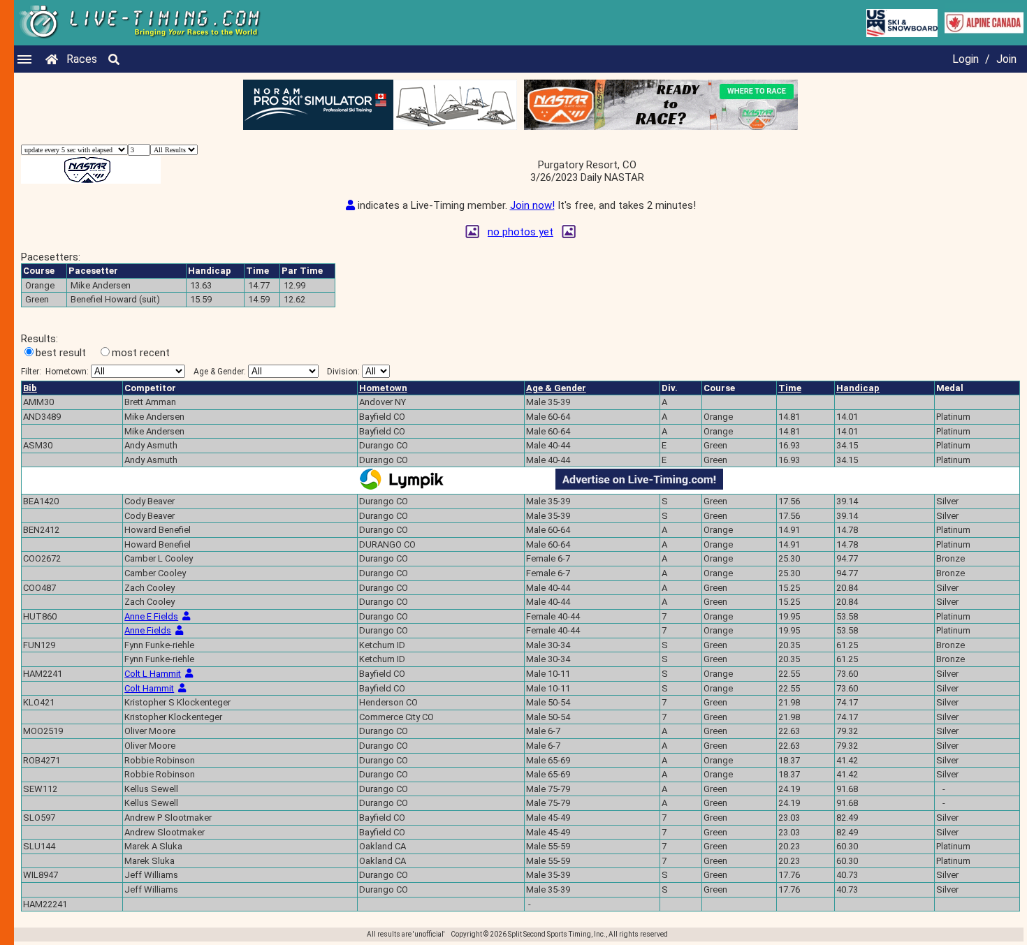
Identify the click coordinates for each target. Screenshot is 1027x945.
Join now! (532, 205)
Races (81, 59)
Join (1006, 59)
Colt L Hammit (152, 673)
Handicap (858, 388)
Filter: (55, 371)
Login (965, 59)
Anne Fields (147, 630)
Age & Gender (556, 388)
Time (789, 388)
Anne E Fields (151, 616)
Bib (30, 388)
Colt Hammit (149, 688)
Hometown (383, 388)
